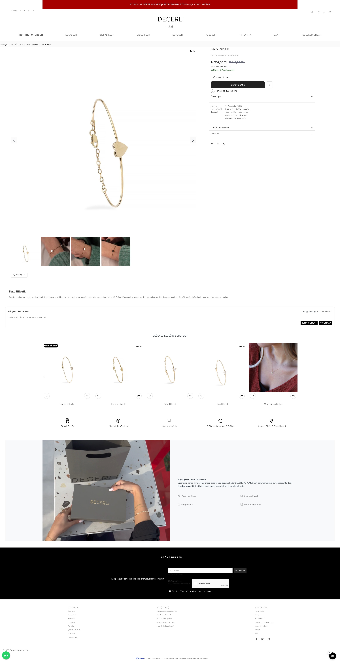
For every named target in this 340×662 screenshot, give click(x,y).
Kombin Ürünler (222, 77)
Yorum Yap (325, 323)
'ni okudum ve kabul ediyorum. (192, 591)
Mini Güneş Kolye (273, 404)
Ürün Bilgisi (216, 96)
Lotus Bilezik (221, 404)
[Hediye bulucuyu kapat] (329, 652)
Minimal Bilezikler (31, 44)
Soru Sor (215, 133)
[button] (14, 140)
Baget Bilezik (67, 404)
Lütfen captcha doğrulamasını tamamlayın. (179, 582)
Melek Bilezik (118, 404)
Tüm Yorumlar (309, 323)
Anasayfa (4, 44)
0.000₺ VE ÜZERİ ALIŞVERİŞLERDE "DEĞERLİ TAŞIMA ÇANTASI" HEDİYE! (171, 4)
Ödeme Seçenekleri (220, 127)
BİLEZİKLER (16, 44)
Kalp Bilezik (170, 404)
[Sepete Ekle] (87, 396)
